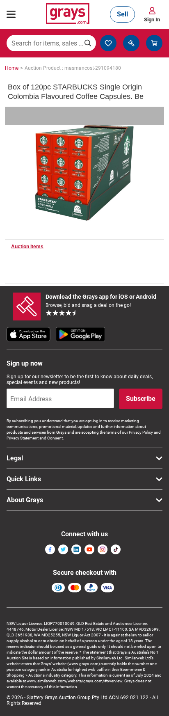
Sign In (152, 19)
